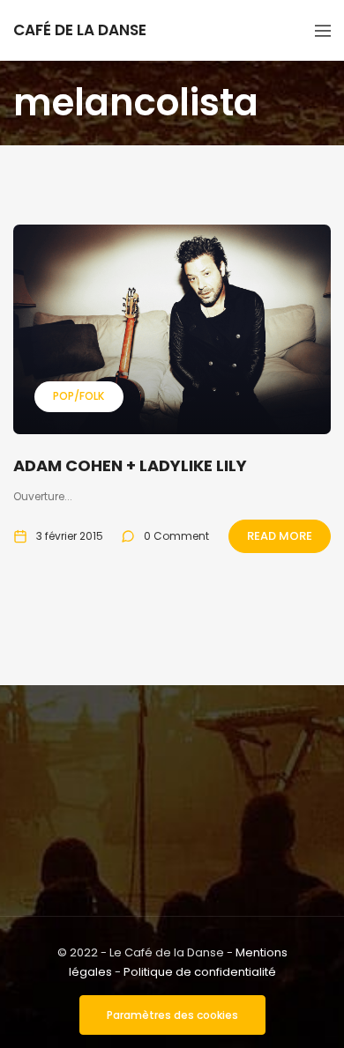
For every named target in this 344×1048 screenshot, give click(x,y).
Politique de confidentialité (199, 971)
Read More (279, 536)
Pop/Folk (78, 395)
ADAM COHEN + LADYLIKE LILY (130, 465)
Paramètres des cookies (172, 1014)
